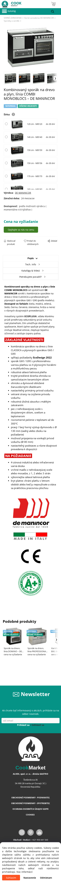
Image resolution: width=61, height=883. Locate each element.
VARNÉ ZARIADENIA (13, 17)
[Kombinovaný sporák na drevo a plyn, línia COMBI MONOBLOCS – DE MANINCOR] (30, 46)
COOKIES (30, 814)
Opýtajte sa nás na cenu (21, 229)
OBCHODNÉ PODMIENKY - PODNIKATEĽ (30, 797)
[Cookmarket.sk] (10, 3)
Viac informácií (24, 871)
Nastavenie (29, 877)
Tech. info (30, 264)
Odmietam (46, 877)
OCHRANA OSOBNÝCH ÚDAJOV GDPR (30, 809)
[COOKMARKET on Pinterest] (31, 832)
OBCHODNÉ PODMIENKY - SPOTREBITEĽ (30, 803)
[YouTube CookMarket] (39, 832)
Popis (30, 258)
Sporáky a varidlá (11, 20)
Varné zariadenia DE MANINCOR (39, 17)
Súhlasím (11, 877)
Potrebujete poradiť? (30, 276)
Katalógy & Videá (30, 270)
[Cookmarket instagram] (22, 832)
